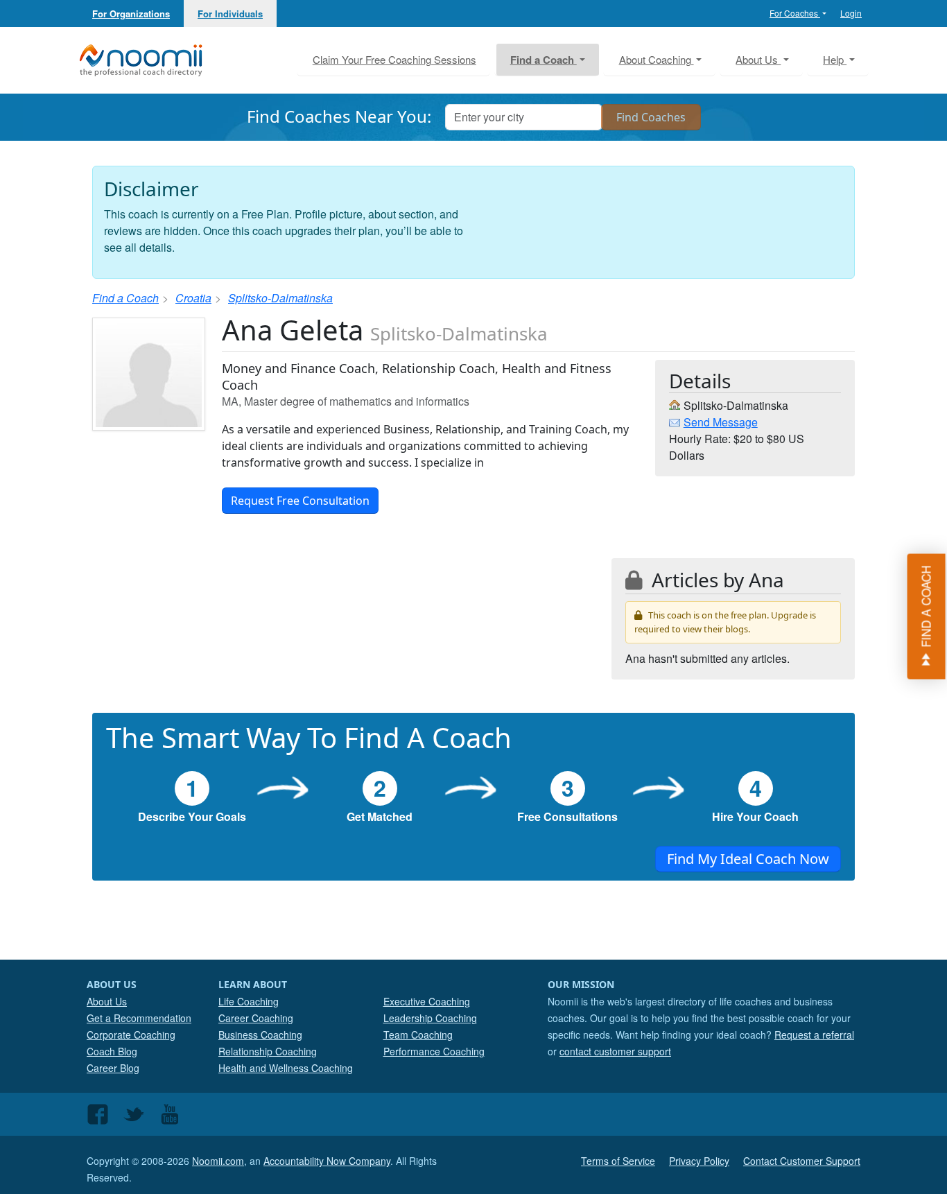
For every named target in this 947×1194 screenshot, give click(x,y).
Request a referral (814, 1034)
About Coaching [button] (656, 59)
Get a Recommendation (139, 1018)
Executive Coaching (426, 1001)
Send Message (721, 422)
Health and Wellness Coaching (285, 1068)
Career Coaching (255, 1018)
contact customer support (615, 1051)
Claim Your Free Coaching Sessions (394, 59)
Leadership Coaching (430, 1018)
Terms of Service (618, 1161)
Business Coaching (260, 1034)
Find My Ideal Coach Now (748, 858)
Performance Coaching (434, 1051)
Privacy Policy (699, 1161)
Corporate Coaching (131, 1034)
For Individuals (230, 13)
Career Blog (113, 1068)
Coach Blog (112, 1051)
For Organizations (131, 13)
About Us (107, 1001)
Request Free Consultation (300, 500)
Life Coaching (248, 1001)
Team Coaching (418, 1034)
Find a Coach (125, 298)
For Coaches (795, 13)
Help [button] (834, 59)
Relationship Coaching (267, 1051)
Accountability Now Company (326, 1161)
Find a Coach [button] (543, 59)
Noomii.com (218, 1161)
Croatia (193, 298)
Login (851, 13)
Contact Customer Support (801, 1161)
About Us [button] (758, 59)
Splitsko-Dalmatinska (280, 298)
